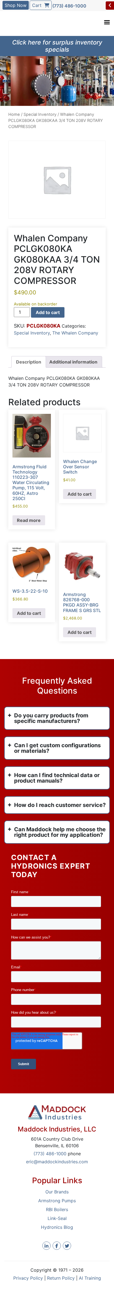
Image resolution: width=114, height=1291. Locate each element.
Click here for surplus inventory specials (57, 46)
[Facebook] (57, 1246)
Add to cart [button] (80, 494)
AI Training (90, 1278)
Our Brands (57, 1192)
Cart (38, 5)
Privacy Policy (28, 1278)
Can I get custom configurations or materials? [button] (57, 748)
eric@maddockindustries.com (57, 1161)
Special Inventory (40, 114)
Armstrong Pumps (57, 1200)
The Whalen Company (75, 333)
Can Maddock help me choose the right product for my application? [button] (60, 832)
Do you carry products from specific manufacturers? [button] (51, 718)
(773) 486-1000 (69, 6)
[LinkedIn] (46, 1246)
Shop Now (16, 5)
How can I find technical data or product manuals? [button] (57, 778)
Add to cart (48, 312)
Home (14, 114)
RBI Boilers (57, 1209)
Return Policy (61, 1278)
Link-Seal (57, 1218)
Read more (29, 520)
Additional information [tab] (73, 362)
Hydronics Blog (57, 1227)
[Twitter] (67, 1246)
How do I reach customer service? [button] (60, 805)
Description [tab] (28, 362)
